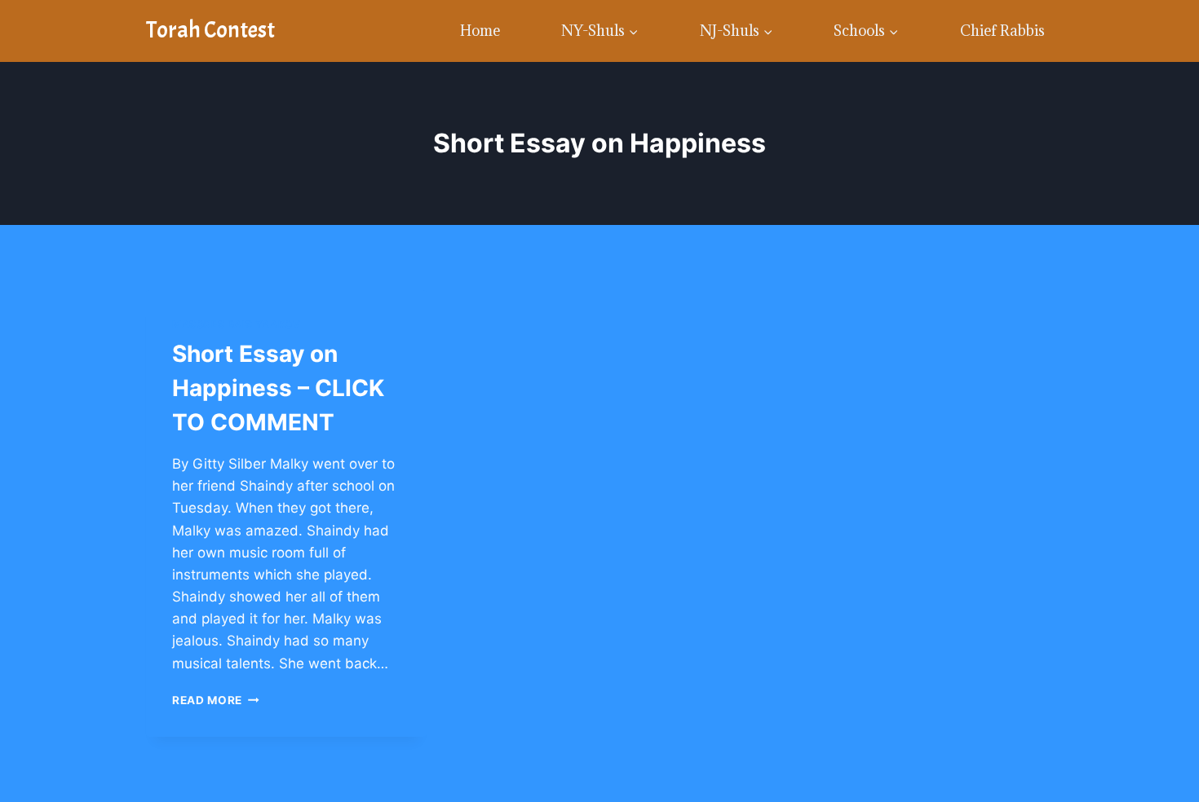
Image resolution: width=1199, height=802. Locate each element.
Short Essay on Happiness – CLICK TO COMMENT (278, 388)
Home (480, 30)
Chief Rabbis (1002, 30)
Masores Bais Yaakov (236, 324)
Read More (215, 700)
